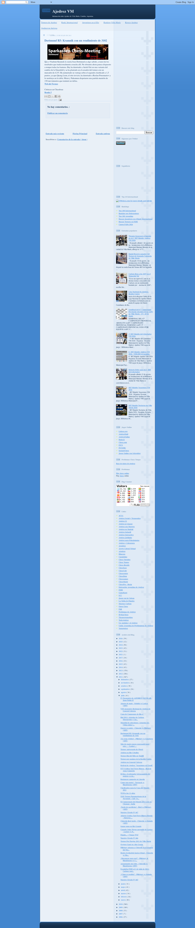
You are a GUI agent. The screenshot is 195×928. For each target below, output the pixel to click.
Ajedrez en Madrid (126, 529)
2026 (121, 638)
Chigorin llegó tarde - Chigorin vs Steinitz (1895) (137, 822)
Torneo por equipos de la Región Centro (136, 759)
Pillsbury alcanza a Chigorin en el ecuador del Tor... (137, 848)
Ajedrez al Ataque (126, 524)
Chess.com (123, 442)
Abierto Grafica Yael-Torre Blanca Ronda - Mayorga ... (136, 816)
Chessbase (123, 567)
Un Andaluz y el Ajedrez (128, 623)
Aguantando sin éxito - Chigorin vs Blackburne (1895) (134, 864)
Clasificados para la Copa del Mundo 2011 (135, 789)
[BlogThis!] (49, 96)
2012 (121, 673)
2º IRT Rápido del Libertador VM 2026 (140, 335)
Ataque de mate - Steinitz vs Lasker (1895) (134, 704)
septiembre (125, 689)
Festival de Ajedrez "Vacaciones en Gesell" (137, 765)
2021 (121, 654)
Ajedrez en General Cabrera (131, 762)
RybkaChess (123, 614)
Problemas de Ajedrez (127, 612)
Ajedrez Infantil (125, 532)
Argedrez (122, 545)
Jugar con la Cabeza (126, 598)
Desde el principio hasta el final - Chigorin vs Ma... (137, 854)
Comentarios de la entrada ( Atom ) (72, 139)
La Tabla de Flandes (127, 601)
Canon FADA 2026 (126, 224)
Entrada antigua (103, 133)
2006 (121, 917)
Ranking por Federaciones (129, 213)
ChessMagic (123, 581)
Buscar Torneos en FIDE (128, 221)
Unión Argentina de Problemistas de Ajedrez (136, 625)
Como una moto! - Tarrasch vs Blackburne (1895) (132, 783)
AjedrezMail (123, 434)
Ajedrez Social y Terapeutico (130, 518)
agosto (123, 692)
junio (123, 884)
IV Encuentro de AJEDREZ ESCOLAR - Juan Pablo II (136, 699)
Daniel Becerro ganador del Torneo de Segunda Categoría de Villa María (140, 256)
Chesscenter (123, 573)
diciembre (125, 679)
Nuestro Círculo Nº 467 (129, 812)
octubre (124, 686)
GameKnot (123, 592)
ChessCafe (123, 570)
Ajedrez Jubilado (125, 537)
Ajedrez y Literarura (127, 543)
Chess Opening (124, 559)
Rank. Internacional (69, 22)
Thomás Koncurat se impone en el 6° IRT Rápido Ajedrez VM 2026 (140, 238)
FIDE (121, 590)
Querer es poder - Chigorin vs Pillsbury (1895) (136, 729)
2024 (121, 645)
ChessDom (123, 576)
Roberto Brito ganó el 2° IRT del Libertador (140, 370)
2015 (121, 664)
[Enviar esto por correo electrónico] (45, 96)
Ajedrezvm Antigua (49, 28)
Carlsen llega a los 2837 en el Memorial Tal (140, 275)
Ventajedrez (123, 628)
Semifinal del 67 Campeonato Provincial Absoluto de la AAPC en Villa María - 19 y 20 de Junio (141, 312)
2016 (121, 661)
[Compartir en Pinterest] (59, 96)
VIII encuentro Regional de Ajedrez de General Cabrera (135, 709)
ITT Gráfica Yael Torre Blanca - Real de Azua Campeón (136, 769)
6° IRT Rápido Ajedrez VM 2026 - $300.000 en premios (139, 353)
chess (122, 475)
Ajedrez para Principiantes (129, 540)
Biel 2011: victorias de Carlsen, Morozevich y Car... (132, 718)
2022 (121, 651)
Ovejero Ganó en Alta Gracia (132, 844)
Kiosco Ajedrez (131, 22)
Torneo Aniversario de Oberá (132, 749)
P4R (120, 609)
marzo (123, 893)
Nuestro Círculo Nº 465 (129, 879)
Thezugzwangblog (126, 617)
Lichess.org (123, 431)
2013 (121, 670)
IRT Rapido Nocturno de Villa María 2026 (140, 406)
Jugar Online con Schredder (130, 453)
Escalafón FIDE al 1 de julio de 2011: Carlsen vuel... (135, 870)
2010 (121, 904)
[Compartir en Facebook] (55, 96)
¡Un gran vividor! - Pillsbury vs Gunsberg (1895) (137, 739)
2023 (121, 648)
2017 (121, 657)
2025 (121, 641)
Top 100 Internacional (127, 210)
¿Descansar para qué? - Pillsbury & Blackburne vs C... (134, 859)
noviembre (125, 682)
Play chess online (122, 473)
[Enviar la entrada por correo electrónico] (60, 99)
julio (123, 695)
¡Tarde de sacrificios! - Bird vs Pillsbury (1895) (136, 808)
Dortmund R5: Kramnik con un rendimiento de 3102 (75, 40)
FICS (121, 445)
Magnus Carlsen (125, 603)
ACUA (121, 515)
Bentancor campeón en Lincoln (133, 779)
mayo (123, 887)
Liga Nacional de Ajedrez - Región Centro (139, 292)
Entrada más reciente (55, 133)
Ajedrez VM (63, 11)
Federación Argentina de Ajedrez (131, 587)
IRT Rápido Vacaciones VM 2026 (139, 388)
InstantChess (124, 450)
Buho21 (122, 439)
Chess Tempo (124, 562)
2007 (121, 913)
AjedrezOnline (124, 437)
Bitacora (122, 554)
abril (123, 890)
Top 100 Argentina (126, 216)
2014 (121, 667)
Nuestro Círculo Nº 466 (129, 838)
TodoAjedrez (124, 620)
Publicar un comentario (57, 113)
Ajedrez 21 (123, 521)
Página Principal (80, 133)
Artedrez (122, 551)
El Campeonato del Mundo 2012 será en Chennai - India (136, 802)
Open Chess (123, 606)
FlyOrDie (122, 448)
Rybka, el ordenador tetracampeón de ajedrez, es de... (135, 775)
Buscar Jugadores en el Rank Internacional (135, 219)
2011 (121, 677)
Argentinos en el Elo (90, 22)
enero (123, 900)
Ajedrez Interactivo (126, 535)
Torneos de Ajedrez (49, 22)
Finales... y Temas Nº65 (129, 835)
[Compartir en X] (52, 96)
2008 (121, 910)
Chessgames (123, 579)
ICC (120, 595)
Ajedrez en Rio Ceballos (130, 752)
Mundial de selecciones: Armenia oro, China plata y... (135, 723)
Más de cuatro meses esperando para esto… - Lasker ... (135, 745)
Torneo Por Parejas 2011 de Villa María (136, 841)
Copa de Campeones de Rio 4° (132, 714)
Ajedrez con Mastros (127, 526)
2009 (121, 907)
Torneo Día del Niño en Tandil (132, 755)
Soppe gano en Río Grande (131, 826)
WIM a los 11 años (128, 793)
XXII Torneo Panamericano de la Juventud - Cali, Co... (133, 797)
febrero (124, 896)
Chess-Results (124, 565)
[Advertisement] (77, 124)
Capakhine (123, 556)
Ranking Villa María (112, 22)
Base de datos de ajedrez (125, 463)
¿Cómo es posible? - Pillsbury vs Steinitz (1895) (136, 875)
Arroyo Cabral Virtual (127, 548)
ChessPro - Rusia (125, 584)
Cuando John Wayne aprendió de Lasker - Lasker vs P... (136, 830)
